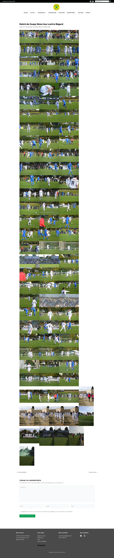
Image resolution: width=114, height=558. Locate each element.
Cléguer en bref (41, 535)
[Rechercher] (110, 1)
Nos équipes (41, 12)
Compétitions (71, 12)
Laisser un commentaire (25, 27)
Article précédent (21, 472)
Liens (38, 539)
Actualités (62, 12)
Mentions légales (41, 541)
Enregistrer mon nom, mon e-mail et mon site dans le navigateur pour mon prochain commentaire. (47, 511)
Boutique (80, 12)
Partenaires (40, 537)
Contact (88, 12)
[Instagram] (93, 1)
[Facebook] (90, 1)
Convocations (52, 12)
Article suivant (93, 472)
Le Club (32, 12)
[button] (35, 13)
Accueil (26, 12)
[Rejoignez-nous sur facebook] (37, 549)
